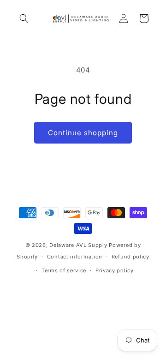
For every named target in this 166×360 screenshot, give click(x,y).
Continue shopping (83, 132)
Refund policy (130, 256)
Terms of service (64, 270)
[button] (24, 18)
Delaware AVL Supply (78, 245)
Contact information (74, 256)
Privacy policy (114, 270)
